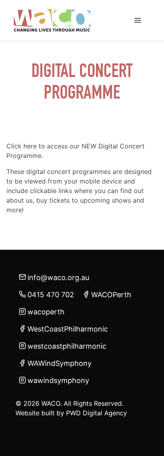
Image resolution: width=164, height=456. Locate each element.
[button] (137, 20)
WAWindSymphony (59, 363)
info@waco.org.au (58, 277)
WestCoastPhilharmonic (67, 329)
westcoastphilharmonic (66, 346)
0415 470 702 (50, 294)
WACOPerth (111, 294)
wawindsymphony (58, 380)
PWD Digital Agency (96, 413)
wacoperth (45, 312)
